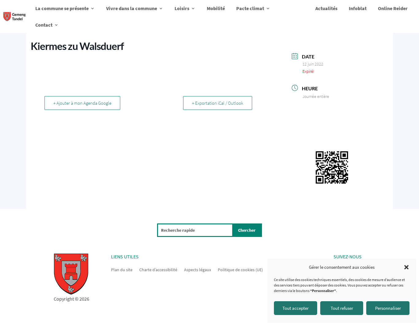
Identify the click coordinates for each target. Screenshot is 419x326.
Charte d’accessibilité (158, 269)
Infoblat (358, 8)
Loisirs (182, 8)
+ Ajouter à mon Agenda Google (82, 103)
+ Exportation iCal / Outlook (217, 103)
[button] (406, 267)
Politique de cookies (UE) (240, 269)
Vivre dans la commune (131, 8)
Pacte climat (250, 8)
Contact (43, 25)
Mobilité (216, 8)
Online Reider (393, 8)
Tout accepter (296, 308)
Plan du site (122, 269)
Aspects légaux (197, 269)
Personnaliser (388, 308)
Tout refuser (342, 308)
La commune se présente (62, 8)
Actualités (326, 8)
